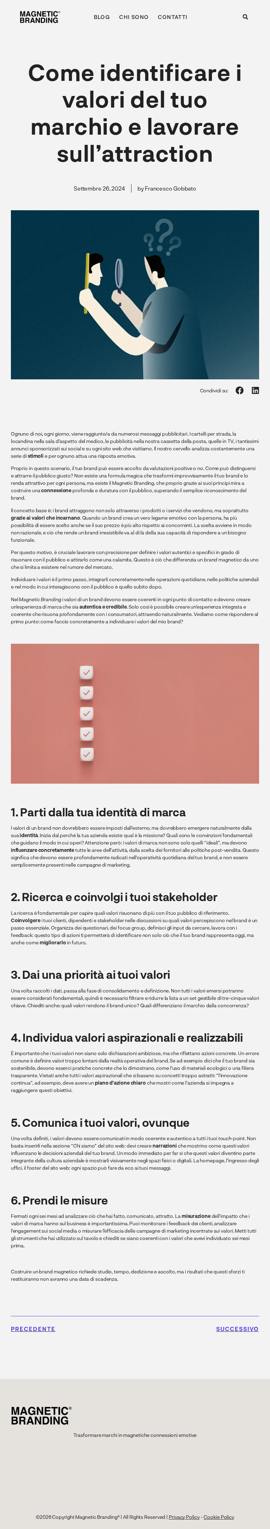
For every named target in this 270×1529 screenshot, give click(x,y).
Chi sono (134, 17)
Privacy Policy (184, 1517)
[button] (245, 17)
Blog (102, 17)
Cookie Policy (219, 1517)
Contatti (172, 17)
